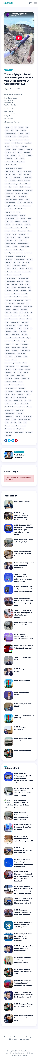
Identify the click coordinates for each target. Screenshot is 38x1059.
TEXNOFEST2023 (10, 382)
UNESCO (18, 391)
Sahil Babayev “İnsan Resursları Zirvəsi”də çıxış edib (23, 827)
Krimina (29, 259)
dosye (18, 193)
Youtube (26, 1039)
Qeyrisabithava (10, 325)
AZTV (19, 152)
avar (14, 149)
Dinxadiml (29, 190)
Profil (15, 312)
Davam (27, 187)
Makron (7, 265)
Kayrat (15, 246)
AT (17, 146)
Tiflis (20, 382)
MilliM (7, 284)
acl (12, 130)
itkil (16, 240)
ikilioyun (26, 237)
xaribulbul (24, 404)
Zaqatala (20, 429)
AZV (6, 155)
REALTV (24, 334)
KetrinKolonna (24, 246)
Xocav (14, 419)
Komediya (8, 259)
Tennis (16, 378)
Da (10, 187)
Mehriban (29, 268)
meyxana (20, 281)
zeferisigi (29, 432)
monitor (16, 290)
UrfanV (26, 391)
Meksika (17, 272)
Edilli (14, 196)
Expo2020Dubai (20, 209)
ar (13, 146)
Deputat (8, 190)
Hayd (29, 231)
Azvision (13, 155)
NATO (25, 297)
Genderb (19, 224)
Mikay (28, 281)
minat (27, 284)
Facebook (7, 1037)
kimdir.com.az (20, 1053)
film (6, 221)
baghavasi (8, 158)
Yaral (7, 426)
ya (15, 422)
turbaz (20, 385)
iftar (19, 237)
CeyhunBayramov (24, 180)
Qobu (26, 325)
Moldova (8, 290)
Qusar (26, 328)
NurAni (28, 300)
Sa (17, 344)
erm (15, 206)
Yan (20, 422)
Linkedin (14, 1039)
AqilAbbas (28, 143)
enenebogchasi (10, 202)
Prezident (24, 309)
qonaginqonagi (10, 328)
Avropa (29, 149)
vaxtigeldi (20, 394)
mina (21, 284)
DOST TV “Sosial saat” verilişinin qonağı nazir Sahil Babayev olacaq (23, 589)
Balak (22, 158)
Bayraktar (20, 162)
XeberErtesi (19, 410)
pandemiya (17, 306)
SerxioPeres (21, 353)
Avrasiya (21, 149)
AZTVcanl (27, 152)
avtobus (8, 152)
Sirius (7, 360)
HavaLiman (21, 231)
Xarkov (29, 407)
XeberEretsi (9, 410)
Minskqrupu (22, 287)
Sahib (7, 347)
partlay (7, 309)
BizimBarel (27, 171)
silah (25, 356)
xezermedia (9, 416)
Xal (29, 400)
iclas (6, 237)
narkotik (24, 294)
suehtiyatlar (25, 366)
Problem (8, 312)
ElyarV (21, 199)
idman (13, 237)
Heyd (14, 234)
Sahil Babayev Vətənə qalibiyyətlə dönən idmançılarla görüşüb (23, 900)
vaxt (13, 394)
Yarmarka (15, 426)
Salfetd (24, 347)
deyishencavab (18, 190)
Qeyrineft (25, 322)
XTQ (6, 422)
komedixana (9, 256)
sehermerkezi (25, 350)
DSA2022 (25, 193)
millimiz (14, 284)
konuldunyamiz (20, 259)
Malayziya (16, 265)
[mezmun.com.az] (8, 3)
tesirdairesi (25, 378)
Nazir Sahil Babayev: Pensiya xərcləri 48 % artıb (22, 971)
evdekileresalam (25, 206)
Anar (26, 140)
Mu (30, 290)
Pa (27, 303)
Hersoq (7, 234)
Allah (27, 133)
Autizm (7, 149)
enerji (20, 202)
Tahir (19, 372)
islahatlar (8, 240)
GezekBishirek (10, 228)
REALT (7, 334)
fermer (22, 215)
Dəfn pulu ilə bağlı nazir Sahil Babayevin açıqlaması (24, 565)
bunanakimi (27, 177)
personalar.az (9, 1053)
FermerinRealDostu (11, 218)
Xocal (7, 419)
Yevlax (23, 426)
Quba (19, 328)
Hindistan (22, 234)
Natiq (19, 297)
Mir (29, 287)
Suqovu (27, 369)
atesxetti (24, 146)
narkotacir (15, 294)
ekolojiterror (23, 196)
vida (6, 397)
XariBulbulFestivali (11, 407)
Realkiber (23, 331)
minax (7, 287)
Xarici (22, 407)
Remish (21, 338)
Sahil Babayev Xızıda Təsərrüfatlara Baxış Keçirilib (22, 553)
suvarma (8, 372)
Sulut (15, 369)
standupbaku (9, 366)
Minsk (14, 287)
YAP (25, 422)
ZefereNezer (19, 432)
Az (14, 152)
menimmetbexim (10, 278)
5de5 (7, 127)
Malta (24, 265)
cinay (15, 184)
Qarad (7, 319)
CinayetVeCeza (25, 184)
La (14, 262)
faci (18, 212)
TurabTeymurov (10, 385)
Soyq (24, 363)
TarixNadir (20, 375)
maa (27, 262)
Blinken (7, 174)
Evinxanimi (8, 209)
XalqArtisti (8, 404)
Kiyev (21, 250)
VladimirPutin (21, 397)
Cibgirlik (8, 184)
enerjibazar (28, 202)
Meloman (8, 275)
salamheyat (16, 347)
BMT (14, 174)
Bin (15, 165)
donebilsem (9, 193)
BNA (20, 174)
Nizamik (8, 300)
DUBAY (7, 196)
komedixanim (20, 256)
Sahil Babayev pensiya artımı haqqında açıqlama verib (23, 948)
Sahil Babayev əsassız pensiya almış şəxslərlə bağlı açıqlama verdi (23, 994)
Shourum (18, 356)
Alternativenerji (10, 136)
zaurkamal (8, 432)
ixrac (21, 240)
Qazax (29, 319)
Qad (6, 316)
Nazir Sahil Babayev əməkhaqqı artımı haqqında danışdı (22, 960)
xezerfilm (20, 413)
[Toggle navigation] (35, 3)
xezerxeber (27, 416)
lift (19, 262)
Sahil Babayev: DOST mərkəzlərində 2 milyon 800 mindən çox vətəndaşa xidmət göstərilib (23, 529)
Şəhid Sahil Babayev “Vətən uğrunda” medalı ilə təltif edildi (23, 983)
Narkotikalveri (10, 297)
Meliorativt (26, 272)
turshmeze (9, 388)
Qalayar (13, 316)
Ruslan (7, 344)
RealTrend (15, 334)
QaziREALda (15, 322)
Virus (13, 397)
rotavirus (8, 341)
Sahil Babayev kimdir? (23, 750)
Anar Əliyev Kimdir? (22, 501)
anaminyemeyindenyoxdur (14, 140)
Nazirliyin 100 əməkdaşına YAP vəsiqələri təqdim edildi (23, 636)
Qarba (22, 319)
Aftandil (23, 130)
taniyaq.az (23, 1055)
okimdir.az (29, 1053)
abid (6, 130)
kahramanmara (23, 243)
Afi (17, 130)
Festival (23, 218)
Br (6, 177)
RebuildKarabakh (11, 338)
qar (20, 316)
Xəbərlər (8, 69)
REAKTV (8, 331)
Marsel (7, 268)
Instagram (30, 1037)
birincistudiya (9, 171)
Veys (28, 394)
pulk (26, 312)
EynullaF (8, 212)
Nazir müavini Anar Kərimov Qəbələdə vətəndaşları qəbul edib (23, 838)
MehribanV (8, 272)
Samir (7, 350)
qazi (6, 322)
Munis (7, 294)
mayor (22, 268)
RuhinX (16, 341)
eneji (27, 199)
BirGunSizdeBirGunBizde (13, 168)
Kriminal (8, 262)
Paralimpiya (28, 306)
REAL (15, 331)
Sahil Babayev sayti (22, 680)
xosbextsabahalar (24, 419)
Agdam (21, 133)
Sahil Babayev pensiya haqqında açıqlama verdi (23, 1018)
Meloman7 (17, 275)
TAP (6, 375)
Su (17, 366)
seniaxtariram (10, 353)
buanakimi (17, 177)
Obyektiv (12, 303)
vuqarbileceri (18, 400)
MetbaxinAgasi (23, 278)
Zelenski (8, 435)
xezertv (18, 416)
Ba (23, 155)
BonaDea (27, 174)
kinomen (8, 250)
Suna (21, 369)
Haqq (7, 231)
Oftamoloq (20, 303)
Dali (21, 187)
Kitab (15, 250)
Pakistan (8, 306)
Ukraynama (9, 391)
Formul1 (17, 221)
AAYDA (21, 127)
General (27, 224)
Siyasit (14, 360)
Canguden (12, 180)
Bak (16, 158)
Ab (27, 127)
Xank (16, 404)
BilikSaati (8, 165)
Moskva (23, 290)
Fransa (7, 224)
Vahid (7, 394)
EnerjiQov (8, 206)
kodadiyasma (9, 253)
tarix (12, 375)
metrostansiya (10, 281)
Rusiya (24, 341)
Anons (7, 143)
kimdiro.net (15, 1055)
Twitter (19, 1037)
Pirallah (15, 309)
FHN (29, 218)
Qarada (14, 319)
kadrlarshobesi (10, 243)
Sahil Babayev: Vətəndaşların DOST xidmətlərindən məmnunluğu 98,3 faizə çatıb (23, 778)
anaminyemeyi (23, 136)
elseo (11, 89)
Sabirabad (24, 344)
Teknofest (8, 378)
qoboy (20, 325)
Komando (28, 253)
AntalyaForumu (17, 143)
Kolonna (19, 253)
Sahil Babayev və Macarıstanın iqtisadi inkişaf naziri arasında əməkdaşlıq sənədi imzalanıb (23, 876)
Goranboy (20, 228)
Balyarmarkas (10, 162)
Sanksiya (15, 350)
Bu (10, 177)
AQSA (7, 146)
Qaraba (26, 316)
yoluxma (8, 429)
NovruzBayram (18, 300)
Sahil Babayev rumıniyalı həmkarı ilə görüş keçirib (23, 850)
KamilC (7, 246)
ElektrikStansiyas (11, 199)
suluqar (8, 369)
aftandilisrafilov (10, 133)
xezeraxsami (9, 413)
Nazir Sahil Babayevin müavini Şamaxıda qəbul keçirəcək (23, 924)
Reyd (28, 338)
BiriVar (19, 171)
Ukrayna (22, 388)
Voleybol (8, 400)
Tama (26, 372)
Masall (15, 268)
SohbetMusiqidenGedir (12, 363)
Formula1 (26, 221)
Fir (11, 221)
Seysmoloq (8, 356)
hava (13, 231)
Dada (15, 187)
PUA (21, 312)
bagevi (29, 155)
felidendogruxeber (11, 215)
